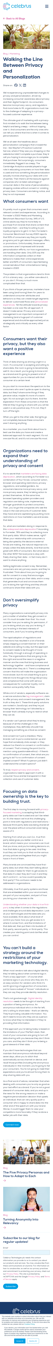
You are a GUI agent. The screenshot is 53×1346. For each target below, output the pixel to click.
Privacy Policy (12, 1274)
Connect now (12, 1124)
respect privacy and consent (25, 770)
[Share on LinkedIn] (24, 85)
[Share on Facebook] (16, 85)
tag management (34, 696)
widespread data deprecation (21, 529)
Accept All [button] (19, 1341)
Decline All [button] (33, 1341)
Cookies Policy (29, 1324)
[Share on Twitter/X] (20, 85)
